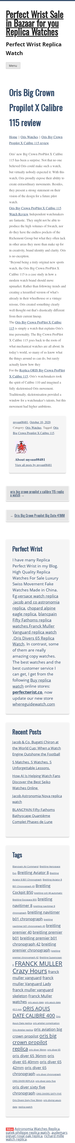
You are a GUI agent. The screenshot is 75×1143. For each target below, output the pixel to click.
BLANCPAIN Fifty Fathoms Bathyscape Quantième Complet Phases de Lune (33, 815)
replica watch (25, 1106)
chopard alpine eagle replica (34, 611)
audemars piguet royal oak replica (37, 1134)
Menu (13, 66)
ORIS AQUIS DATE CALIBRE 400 (33, 1012)
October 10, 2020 (40, 422)
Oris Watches (29, 137)
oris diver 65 (53, 1049)
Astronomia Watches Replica (37, 1129)
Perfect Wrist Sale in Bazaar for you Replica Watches (35, 23)
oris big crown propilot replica (34, 1042)
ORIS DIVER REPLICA (23, 1081)
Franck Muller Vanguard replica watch (34, 629)
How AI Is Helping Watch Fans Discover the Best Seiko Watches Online (36, 781)
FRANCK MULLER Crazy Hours (37, 967)
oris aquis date (36, 1002)
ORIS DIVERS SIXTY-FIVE (48, 1093)
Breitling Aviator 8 (33, 872)
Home (13, 137)
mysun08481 (20, 422)
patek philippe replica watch (28, 1132)
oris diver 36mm (37, 1049)
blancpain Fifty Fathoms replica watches (34, 620)
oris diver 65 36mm (29, 1055)
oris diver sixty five (45, 1081)
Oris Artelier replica (22, 1029)
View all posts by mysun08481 (33, 465)
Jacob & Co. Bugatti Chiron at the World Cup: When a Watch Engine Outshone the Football (36, 748)
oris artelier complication (46, 1023)
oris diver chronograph (48, 1074)
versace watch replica (38, 596)
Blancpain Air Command (25, 866)
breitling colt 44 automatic (48, 893)
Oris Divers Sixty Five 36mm (27, 1100)
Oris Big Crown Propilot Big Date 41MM (39, 515)
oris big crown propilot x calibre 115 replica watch (37, 493)
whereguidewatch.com (33, 704)
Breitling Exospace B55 (24, 899)
